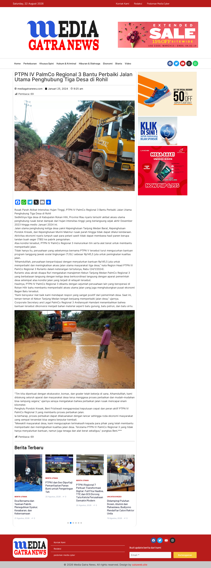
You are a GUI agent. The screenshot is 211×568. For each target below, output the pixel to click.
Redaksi (138, 3)
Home (17, 63)
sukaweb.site (139, 564)
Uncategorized (114, 497)
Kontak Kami (122, 3)
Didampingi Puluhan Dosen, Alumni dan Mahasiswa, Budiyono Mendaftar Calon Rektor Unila (120, 507)
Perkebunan (30, 63)
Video (128, 63)
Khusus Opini (47, 63)
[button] (68, 523)
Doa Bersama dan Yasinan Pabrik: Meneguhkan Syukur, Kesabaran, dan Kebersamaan (26, 507)
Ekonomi (108, 63)
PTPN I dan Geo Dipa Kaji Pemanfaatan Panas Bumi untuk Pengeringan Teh (59, 487)
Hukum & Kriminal (66, 63)
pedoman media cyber (158, 3)
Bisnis (118, 63)
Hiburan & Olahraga (89, 63)
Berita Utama (21, 497)
